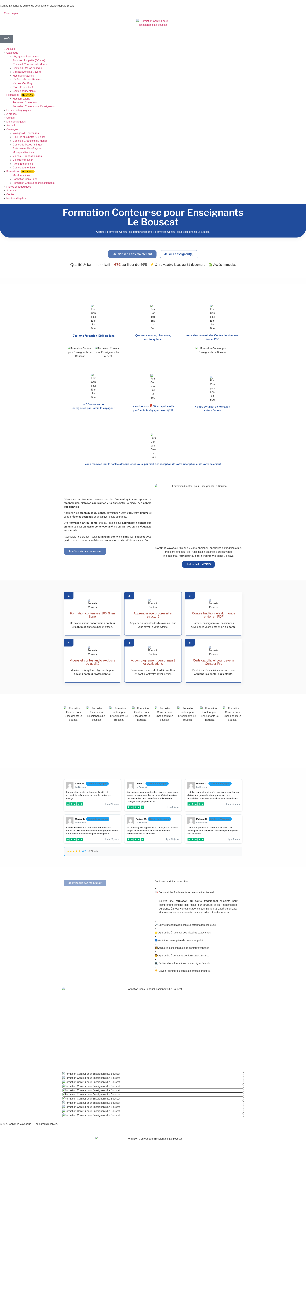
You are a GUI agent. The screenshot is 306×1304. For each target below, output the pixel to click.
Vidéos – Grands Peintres (27, 79)
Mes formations (21, 98)
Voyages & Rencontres (26, 56)
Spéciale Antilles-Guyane (27, 72)
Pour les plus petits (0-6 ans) (29, 60)
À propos (11, 114)
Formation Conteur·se (25, 102)
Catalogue (12, 52)
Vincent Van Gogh (23, 83)
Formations (19, 94)
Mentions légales (16, 121)
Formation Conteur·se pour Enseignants (129, 231)
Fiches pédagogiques (18, 110)
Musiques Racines (23, 75)
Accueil (10, 49)
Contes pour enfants (24, 91)
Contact (10, 117)
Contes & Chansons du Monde (30, 64)
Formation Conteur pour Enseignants (34, 106)
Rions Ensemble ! (23, 87)
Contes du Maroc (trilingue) (28, 68)
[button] (132, 254)
